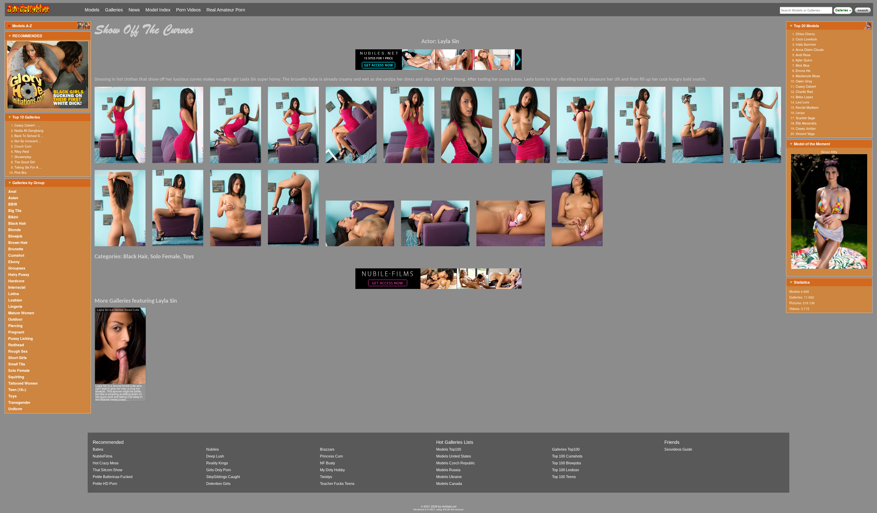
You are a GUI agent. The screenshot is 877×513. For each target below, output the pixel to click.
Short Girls (17, 357)
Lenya (800, 112)
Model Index (157, 9)
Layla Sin (448, 42)
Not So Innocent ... (27, 141)
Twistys (326, 477)
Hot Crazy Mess (106, 463)
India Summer (806, 44)
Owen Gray (804, 81)
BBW (12, 204)
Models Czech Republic (455, 463)
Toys (12, 396)
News (134, 9)
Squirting (16, 376)
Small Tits (16, 364)
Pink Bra (20, 172)
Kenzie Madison (807, 107)
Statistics (802, 282)
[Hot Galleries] (27, 14)
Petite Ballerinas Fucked (112, 477)
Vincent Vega (805, 133)
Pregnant (16, 332)
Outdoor (15, 319)
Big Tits (14, 210)
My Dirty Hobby (332, 470)
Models (92, 9)
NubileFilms (102, 456)
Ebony (14, 261)
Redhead (16, 344)
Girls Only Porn (218, 470)
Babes (98, 449)
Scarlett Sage (805, 118)
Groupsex (16, 268)
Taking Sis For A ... (28, 167)
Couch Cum (23, 146)
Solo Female (19, 370)
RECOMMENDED (27, 35)
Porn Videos (188, 9)
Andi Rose (803, 55)
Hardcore (16, 280)
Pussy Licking (20, 338)
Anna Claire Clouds (810, 49)
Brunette (15, 248)
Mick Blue (803, 65)
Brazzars (327, 449)
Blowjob (15, 236)
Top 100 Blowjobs (566, 463)
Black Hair (17, 223)
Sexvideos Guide (678, 449)
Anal (12, 191)
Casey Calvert (806, 86)
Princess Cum (331, 456)
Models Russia (448, 470)
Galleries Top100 (566, 449)
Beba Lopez (804, 97)
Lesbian (15, 300)
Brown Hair (18, 242)
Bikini (13, 216)
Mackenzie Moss (808, 76)
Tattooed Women (23, 383)
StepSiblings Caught (223, 477)
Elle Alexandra (806, 123)
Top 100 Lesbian (565, 470)
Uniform (15, 408)
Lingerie (15, 306)
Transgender (19, 402)
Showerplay (22, 156)
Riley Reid (21, 151)
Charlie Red (804, 91)
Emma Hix (803, 70)
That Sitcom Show (107, 470)
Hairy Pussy (18, 274)
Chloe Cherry (805, 34)
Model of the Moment (812, 143)
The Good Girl (24, 162)
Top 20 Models (807, 25)
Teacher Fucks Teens (337, 484)
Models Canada (449, 484)
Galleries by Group (28, 182)
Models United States (453, 456)
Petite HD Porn (105, 484)
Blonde (14, 229)
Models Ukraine (449, 477)
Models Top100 (448, 449)
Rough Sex (18, 351)
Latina (13, 293)
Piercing (15, 325)
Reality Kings (217, 463)
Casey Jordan (806, 128)
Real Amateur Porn (225, 9)
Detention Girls (218, 484)
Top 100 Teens (564, 477)
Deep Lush (215, 456)
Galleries (114, 9)
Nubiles (212, 449)
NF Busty (327, 463)
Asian (13, 197)
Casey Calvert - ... (27, 125)
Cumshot (16, 255)
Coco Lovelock (806, 39)
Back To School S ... (28, 135)
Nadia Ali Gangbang (28, 130)
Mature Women (21, 312)
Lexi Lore (802, 102)
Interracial (16, 287)
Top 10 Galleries (26, 117)
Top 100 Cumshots (567, 456)
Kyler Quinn (804, 60)
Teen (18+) (17, 389)
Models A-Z (22, 25)
